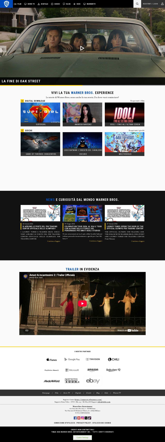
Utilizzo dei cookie (102, 423)
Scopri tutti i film (137, 101)
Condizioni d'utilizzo (64, 423)
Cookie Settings (82, 438)
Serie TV (31, 4)
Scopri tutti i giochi (136, 130)
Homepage (46, 393)
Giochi (57, 4)
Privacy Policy (84, 423)
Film (19, 4)
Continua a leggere (53, 241)
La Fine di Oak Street (21, 81)
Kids (78, 4)
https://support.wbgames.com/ (88, 399)
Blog (68, 4)
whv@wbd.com (104, 402)
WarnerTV (91, 4)
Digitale (44, 4)
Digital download (35, 101)
